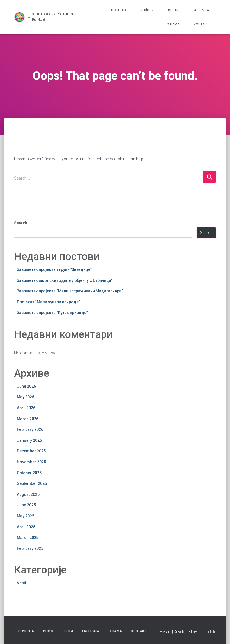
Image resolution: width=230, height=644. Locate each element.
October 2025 (29, 473)
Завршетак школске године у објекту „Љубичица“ (65, 280)
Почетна (119, 10)
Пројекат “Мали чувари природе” (48, 302)
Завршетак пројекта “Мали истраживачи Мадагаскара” (70, 291)
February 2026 (30, 429)
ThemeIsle (207, 631)
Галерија (201, 10)
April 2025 (26, 527)
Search (20, 223)
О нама (173, 24)
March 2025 (27, 537)
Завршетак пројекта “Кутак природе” (52, 312)
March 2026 (27, 419)
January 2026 (29, 440)
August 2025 (28, 494)
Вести (173, 10)
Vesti (21, 583)
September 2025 (32, 483)
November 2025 (31, 462)
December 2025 (31, 451)
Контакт (201, 24)
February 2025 (30, 548)
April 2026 (26, 408)
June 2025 (26, 505)
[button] (152, 10)
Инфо (146, 10)
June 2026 (26, 386)
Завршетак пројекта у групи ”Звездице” (54, 269)
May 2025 (25, 516)
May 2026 (25, 397)
